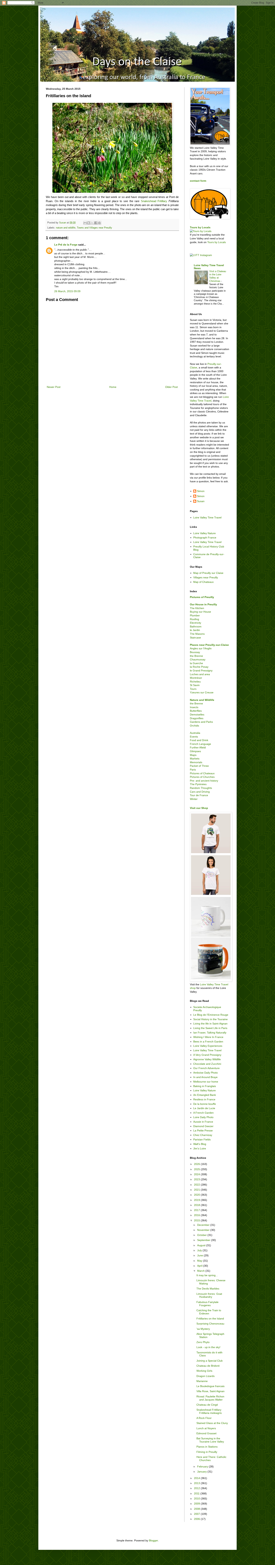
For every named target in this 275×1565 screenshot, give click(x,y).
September (204, 1240)
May (200, 1260)
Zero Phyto (203, 1342)
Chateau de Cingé (207, 1404)
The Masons (197, 633)
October (202, 1234)
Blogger (153, 1540)
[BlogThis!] (89, 223)
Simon (200, 491)
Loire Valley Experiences (207, 1045)
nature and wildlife (65, 227)
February (203, 1466)
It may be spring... (207, 1275)
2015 (197, 1220)
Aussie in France (203, 1121)
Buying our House (200, 611)
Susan (200, 501)
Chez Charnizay (202, 1134)
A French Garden (203, 1112)
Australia (195, 732)
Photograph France (204, 537)
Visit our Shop (199, 807)
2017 (197, 1210)
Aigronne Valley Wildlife (207, 1059)
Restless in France (204, 1099)
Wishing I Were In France (208, 1037)
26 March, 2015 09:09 (67, 291)
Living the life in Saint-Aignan (210, 1023)
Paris (193, 769)
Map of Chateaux (203, 581)
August (201, 1245)
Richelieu (195, 681)
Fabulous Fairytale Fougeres (207, 1304)
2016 (197, 1215)
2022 (197, 1184)
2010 (197, 1498)
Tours (193, 688)
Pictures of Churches (202, 776)
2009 (197, 1503)
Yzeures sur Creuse (201, 692)
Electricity (195, 622)
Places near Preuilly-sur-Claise (209, 644)
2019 (197, 1199)
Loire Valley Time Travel (207, 517)
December (203, 1224)
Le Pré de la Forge (65, 244)
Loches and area (200, 674)
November (203, 1229)
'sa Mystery (203, 1328)
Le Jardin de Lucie (204, 1108)
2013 (197, 1483)
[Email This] (85, 223)
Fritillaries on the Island (210, 1318)
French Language (200, 743)
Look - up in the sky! (208, 1347)
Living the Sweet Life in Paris (210, 1028)
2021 (197, 1189)
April (200, 1265)
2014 (197, 1478)
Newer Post (53, 386)
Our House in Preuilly (203, 604)
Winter (194, 798)
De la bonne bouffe (204, 1103)
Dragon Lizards (205, 1376)
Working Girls (204, 1370)
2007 (197, 1513)
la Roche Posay (199, 666)
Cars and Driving (200, 791)
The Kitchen (197, 608)
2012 (197, 1488)
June (200, 1255)
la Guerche (196, 663)
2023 (197, 1179)
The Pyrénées (198, 784)
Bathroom (195, 626)
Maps (193, 754)
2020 (197, 1194)
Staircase (195, 637)
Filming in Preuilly (206, 1451)
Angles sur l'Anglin (201, 648)
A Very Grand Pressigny (207, 1054)
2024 (197, 1174)
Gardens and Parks (201, 721)
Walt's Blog (199, 1143)
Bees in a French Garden (208, 1041)
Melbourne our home (205, 1081)
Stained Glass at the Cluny (212, 1423)
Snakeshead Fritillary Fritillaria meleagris (209, 1411)
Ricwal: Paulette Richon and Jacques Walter (210, 1398)
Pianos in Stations (207, 1446)
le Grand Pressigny (201, 670)
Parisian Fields (202, 1139)
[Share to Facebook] (96, 223)
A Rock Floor (204, 1417)
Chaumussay (197, 659)
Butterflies (196, 710)
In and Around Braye (205, 1077)
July (200, 1250)
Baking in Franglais (204, 1086)
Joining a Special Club (209, 1360)
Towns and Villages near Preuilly (94, 227)
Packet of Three (199, 765)
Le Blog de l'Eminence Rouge (210, 1014)
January (202, 1471)
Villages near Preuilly (205, 577)
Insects (194, 707)
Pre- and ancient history (204, 780)
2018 (197, 1205)
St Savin (195, 685)
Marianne (202, 1381)
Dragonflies (196, 718)
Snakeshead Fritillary (154, 201)
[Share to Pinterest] (99, 223)
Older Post (171, 386)
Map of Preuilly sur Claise (208, 572)
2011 (197, 1493)
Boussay (195, 652)
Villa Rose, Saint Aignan (210, 1391)
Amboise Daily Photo (205, 1072)
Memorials (196, 762)
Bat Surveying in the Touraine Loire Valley (210, 1440)
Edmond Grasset (206, 1433)
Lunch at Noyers (206, 1428)
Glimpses (195, 751)
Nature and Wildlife (202, 699)
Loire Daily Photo (203, 1117)
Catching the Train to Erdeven (208, 1312)
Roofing (194, 619)
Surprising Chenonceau (210, 1323)
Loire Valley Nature (204, 533)
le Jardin (195, 630)
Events (194, 736)
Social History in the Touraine (210, 1019)
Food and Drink (199, 740)
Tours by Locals (200, 227)
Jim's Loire (199, 1148)
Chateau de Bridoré (208, 1365)
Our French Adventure (206, 1068)
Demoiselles (197, 714)
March (201, 1270)
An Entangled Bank (204, 1094)
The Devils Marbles (207, 1288)
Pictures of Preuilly (202, 597)
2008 (197, 1508)
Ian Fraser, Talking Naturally (209, 1032)
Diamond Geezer (203, 1126)
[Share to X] (92, 223)
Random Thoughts (201, 787)
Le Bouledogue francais (210, 1386)
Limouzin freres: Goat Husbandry (209, 1295)
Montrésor (196, 677)
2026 (197, 1164)
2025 (197, 1169)
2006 (197, 1518)
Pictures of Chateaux (202, 773)
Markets (194, 758)
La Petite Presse (203, 1130)
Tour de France (199, 795)
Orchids (194, 725)
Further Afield (198, 747)
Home (112, 386)
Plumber (195, 615)
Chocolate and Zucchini (207, 1063)
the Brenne (196, 655)
